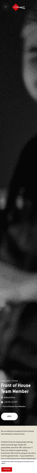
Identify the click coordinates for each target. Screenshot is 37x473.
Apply (9, 416)
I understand (6, 469)
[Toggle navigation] (5, 6)
